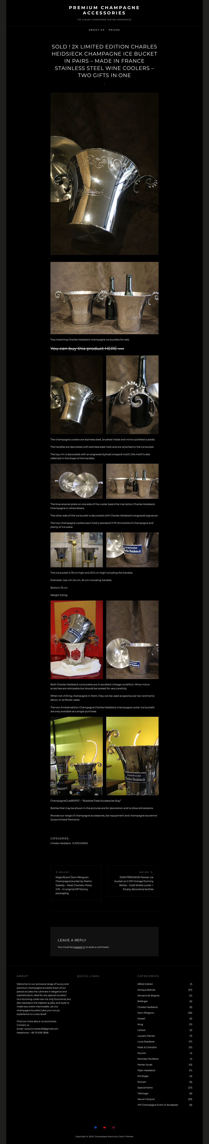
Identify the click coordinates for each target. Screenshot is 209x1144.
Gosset (141, 1018)
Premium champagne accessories (104, 10)
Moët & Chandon (147, 1047)
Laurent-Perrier (146, 1036)
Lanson (141, 1030)
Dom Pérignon (145, 1012)
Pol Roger (143, 1076)
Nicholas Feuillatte (148, 1059)
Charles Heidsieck (60, 843)
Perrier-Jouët (144, 1064)
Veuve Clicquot (146, 1099)
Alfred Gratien (145, 984)
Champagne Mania (105, 1136)
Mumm (141, 1053)
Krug (140, 1024)
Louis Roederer (146, 1041)
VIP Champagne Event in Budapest (157, 1105)
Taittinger (143, 1093)
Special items (145, 1087)
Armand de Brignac (148, 995)
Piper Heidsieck (146, 1070)
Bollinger (142, 1001)
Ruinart (141, 1082)
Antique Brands (146, 990)
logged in (79, 947)
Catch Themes (125, 1136)
